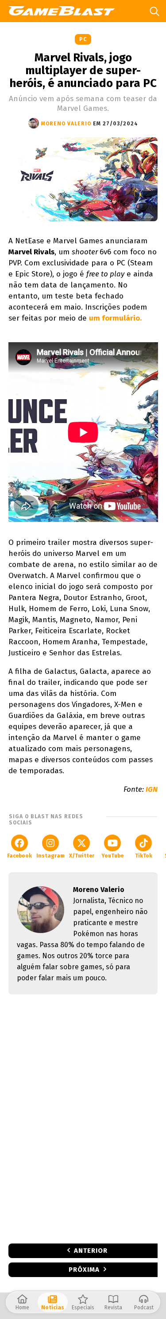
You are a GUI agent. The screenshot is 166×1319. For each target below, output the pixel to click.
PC (83, 39)
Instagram (50, 856)
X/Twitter (81, 856)
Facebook (19, 856)
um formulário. (115, 318)
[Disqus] (83, 1118)
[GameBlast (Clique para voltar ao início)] (64, 10)
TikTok (143, 856)
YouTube (112, 856)
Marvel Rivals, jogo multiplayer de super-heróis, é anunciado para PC (83, 70)
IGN (152, 789)
